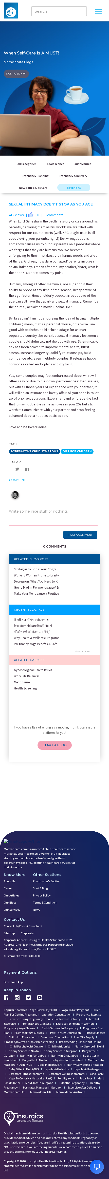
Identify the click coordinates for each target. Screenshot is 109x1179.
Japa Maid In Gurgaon (88, 1069)
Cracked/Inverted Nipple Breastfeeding (29, 1042)
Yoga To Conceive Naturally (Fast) (30, 1078)
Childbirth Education (22, 1037)
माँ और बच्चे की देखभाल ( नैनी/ (32, 632)
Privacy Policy (42, 895)
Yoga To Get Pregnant (75, 1010)
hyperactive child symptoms (34, 451)
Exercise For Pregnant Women (75, 1023)
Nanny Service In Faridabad (85, 1064)
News (36, 909)
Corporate (27, 933)
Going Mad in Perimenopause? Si (36, 587)
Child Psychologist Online (26, 1046)
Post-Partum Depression (65, 1033)
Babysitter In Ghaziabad (67, 1060)
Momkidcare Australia (70, 1092)
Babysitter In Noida (34, 1060)
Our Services (12, 909)
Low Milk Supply (84, 1037)
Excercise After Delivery (82, 1087)
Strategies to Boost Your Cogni (35, 569)
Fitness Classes (95, 1033)
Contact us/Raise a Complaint (23, 926)
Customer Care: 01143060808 (22, 956)
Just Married (83, 164)
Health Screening (25, 688)
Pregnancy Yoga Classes (19, 1028)
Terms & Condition (45, 902)
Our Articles (11, 895)
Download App (13, 982)
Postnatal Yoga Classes (29, 1033)
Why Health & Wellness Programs (36, 638)
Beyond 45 (74, 188)
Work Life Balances (26, 676)
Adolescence (55, 164)
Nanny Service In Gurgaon (60, 1051)
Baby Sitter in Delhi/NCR (24, 1069)
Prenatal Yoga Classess (36, 1023)
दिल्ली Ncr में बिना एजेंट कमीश (31, 619)
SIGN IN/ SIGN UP (16, 73)
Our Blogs (10, 902)
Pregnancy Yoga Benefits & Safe (35, 644)
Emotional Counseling (55, 1037)
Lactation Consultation (56, 1014)
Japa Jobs (85, 1078)
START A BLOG (55, 745)
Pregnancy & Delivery (73, 176)
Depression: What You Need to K (36, 581)
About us (9, 881)
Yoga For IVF (97, 1074)
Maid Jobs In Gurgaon (39, 1083)
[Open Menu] (98, 12)
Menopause (22, 682)
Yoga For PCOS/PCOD (43, 1010)
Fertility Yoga (65, 1078)
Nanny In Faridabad (33, 1055)
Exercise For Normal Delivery (62, 1019)
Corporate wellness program (67, 1074)
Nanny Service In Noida (24, 1051)
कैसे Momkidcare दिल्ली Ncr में (33, 626)
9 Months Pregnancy (71, 1083)
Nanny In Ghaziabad (64, 1055)
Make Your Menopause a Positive (36, 593)
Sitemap (9, 933)
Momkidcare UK (40, 1092)
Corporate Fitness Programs (26, 1074)
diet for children (77, 451)
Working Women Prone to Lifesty (36, 575)
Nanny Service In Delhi (89, 1046)
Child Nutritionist (59, 1046)
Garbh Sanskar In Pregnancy (60, 1028)
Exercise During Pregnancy (26, 1019)
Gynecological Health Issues (33, 670)
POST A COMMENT (80, 534)
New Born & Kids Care (33, 188)
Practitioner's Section (46, 881)
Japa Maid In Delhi (50, 1064)
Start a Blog (40, 888)
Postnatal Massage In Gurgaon (42, 1087)
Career (8, 888)
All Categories (27, 164)
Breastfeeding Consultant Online (80, 1042)
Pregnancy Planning (35, 176)
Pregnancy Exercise (88, 1014)
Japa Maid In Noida (56, 1069)
